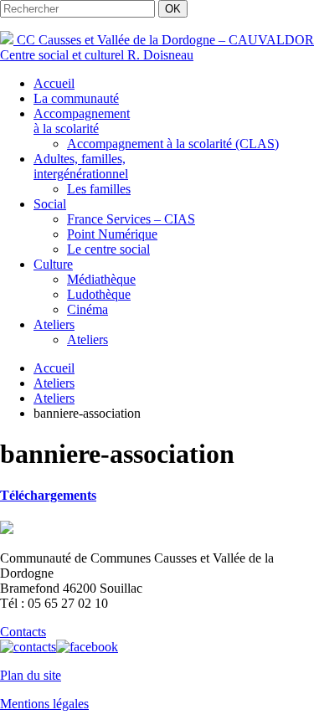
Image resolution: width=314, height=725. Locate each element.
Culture (53, 264)
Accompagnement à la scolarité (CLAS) (173, 143)
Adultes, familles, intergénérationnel (80, 166)
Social (49, 204)
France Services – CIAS (131, 219)
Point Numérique (112, 234)
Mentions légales (44, 704)
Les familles (99, 189)
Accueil (54, 83)
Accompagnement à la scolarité (81, 121)
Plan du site (30, 675)
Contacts (23, 632)
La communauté (76, 98)
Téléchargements (48, 495)
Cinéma (87, 309)
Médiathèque (101, 279)
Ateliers (54, 324)
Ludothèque (99, 294)
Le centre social (108, 249)
